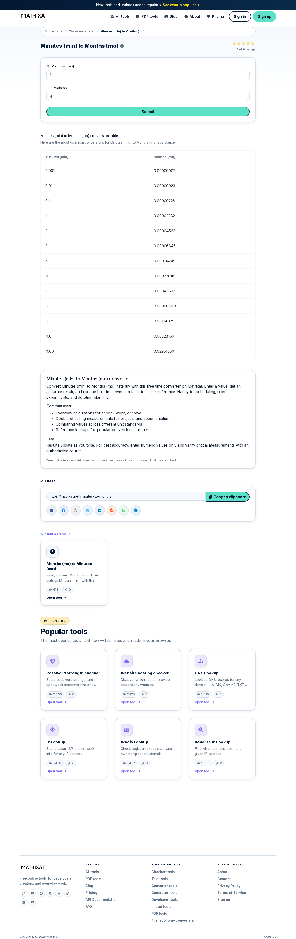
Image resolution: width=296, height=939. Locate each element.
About (194, 16)
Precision (58, 88)
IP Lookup (55, 742)
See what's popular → (181, 5)
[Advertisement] (148, 815)
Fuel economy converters (172, 920)
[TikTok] (67, 893)
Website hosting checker (145, 673)
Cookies (270, 936)
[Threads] (23, 893)
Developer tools (164, 899)
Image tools (161, 906)
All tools (123, 16)
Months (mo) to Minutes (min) (69, 566)
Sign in (240, 16)
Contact (224, 879)
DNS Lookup (207, 673)
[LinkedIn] (23, 902)
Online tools (53, 31)
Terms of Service (231, 893)
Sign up (264, 16)
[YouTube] (32, 893)
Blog (174, 16)
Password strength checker (73, 673)
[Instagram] (59, 893)
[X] (50, 893)
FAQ (89, 906)
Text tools (159, 879)
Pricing (218, 16)
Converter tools (164, 886)
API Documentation (101, 899)
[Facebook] (41, 893)
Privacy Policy (228, 886)
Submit (148, 111)
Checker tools (163, 872)
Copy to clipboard (229, 497)
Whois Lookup (134, 742)
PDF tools (150, 16)
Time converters (81, 31)
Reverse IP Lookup (212, 742)
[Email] (32, 902)
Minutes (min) (62, 66)
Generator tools (164, 893)
